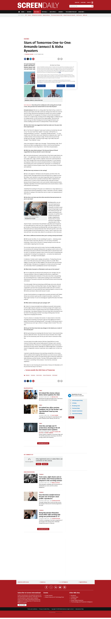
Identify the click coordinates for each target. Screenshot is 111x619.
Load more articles (43, 443)
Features (26, 39)
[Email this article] (33, 59)
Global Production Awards (69, 15)
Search (92, 6)
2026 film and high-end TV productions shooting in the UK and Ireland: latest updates (49, 428)
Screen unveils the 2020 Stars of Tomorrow (40, 370)
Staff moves (79, 15)
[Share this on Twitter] (28, 59)
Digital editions (46, 15)
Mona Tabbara (49, 432)
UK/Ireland (54, 375)
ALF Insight (74, 598)
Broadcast (73, 595)
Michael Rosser (29, 54)
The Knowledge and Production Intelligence (81, 602)
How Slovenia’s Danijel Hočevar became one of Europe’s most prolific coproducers (49, 496)
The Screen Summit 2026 (56, 15)
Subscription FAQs (79, 609)
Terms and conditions (32, 609)
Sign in (88, 2)
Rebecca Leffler (56, 482)
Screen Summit (49, 595)
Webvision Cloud (58, 612)
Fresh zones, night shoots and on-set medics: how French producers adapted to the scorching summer (50, 479)
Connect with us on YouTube (60, 587)
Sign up (71, 417)
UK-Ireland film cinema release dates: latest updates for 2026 (49, 394)
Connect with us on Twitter (51, 587)
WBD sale (85, 15)
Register (77, 2)
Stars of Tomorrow (47, 375)
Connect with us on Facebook (46, 587)
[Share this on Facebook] (25, 59)
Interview (33, 375)
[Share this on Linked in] (30, 59)
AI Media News (74, 597)
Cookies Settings (41, 85)
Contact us (42, 582)
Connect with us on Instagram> (64, 587)
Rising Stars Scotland (37, 15)
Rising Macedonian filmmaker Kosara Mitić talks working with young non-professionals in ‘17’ (49, 514)
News (40, 390)
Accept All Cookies (70, 85)
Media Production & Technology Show (54, 597)
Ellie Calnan (55, 415)
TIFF (26, 15)
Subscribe (83, 2)
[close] (62, 56)
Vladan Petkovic (56, 500)
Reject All (61, 85)
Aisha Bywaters (27, 105)
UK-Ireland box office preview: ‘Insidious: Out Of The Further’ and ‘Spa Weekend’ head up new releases (50, 410)
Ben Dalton (55, 397)
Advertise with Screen (23, 582)
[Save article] (61, 59)
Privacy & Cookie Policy (44, 609)
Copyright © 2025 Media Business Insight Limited (62, 609)
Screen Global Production (77, 600)
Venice (29, 15)
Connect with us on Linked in (55, 587)
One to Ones (39, 375)
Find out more (22, 605)
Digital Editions (83, 582)
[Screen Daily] (38, 7)
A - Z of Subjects (64, 582)
